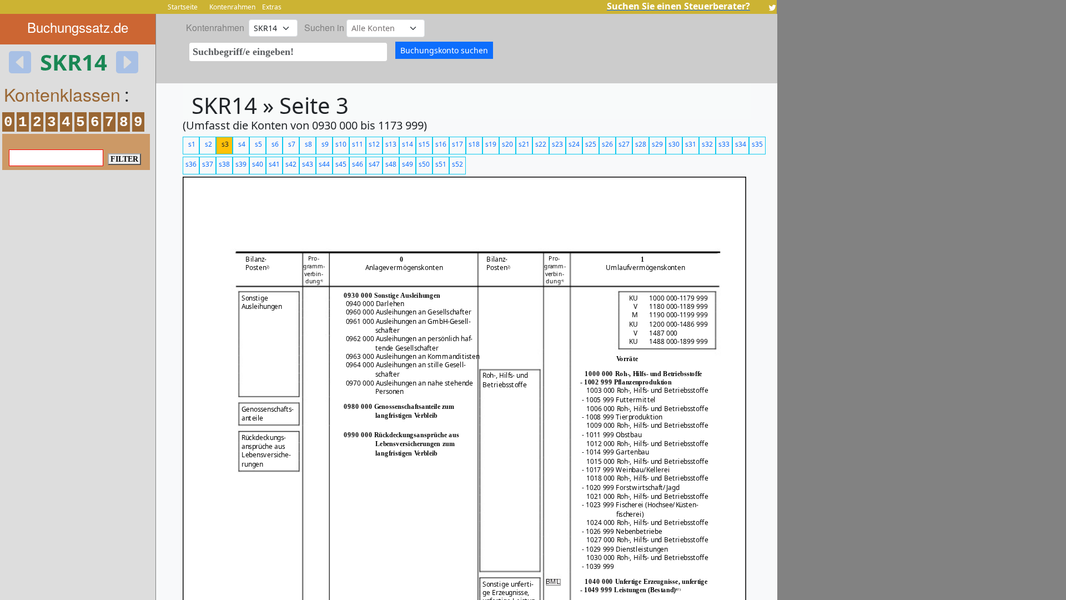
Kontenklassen (62, 94)
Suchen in (324, 27)
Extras (271, 7)
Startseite (183, 7)
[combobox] (288, 52)
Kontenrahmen (232, 7)
